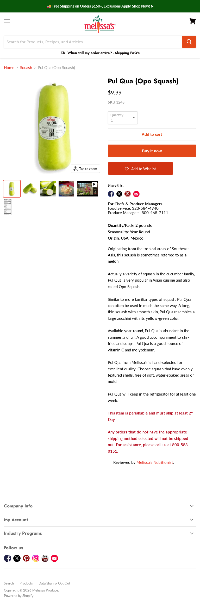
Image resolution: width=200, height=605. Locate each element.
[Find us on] (136, 194)
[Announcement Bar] (100, 6)
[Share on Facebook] (111, 194)
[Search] (189, 42)
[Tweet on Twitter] (119, 194)
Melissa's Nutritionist (154, 462)
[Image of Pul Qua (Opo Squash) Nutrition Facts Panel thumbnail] (7, 207)
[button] (140, 168)
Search (9, 583)
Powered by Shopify (19, 596)
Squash (26, 67)
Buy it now (152, 150)
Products (26, 583)
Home (9, 67)
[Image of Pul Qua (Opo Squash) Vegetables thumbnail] (11, 188)
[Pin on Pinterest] (127, 194)
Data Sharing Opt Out (54, 583)
